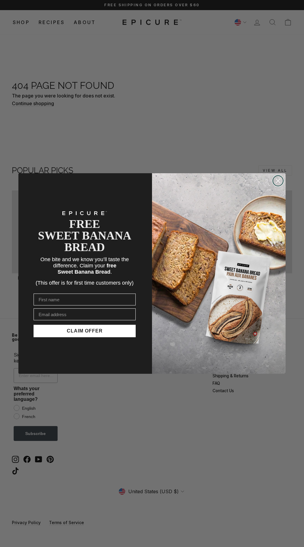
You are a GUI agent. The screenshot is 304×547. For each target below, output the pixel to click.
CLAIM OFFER (85, 330)
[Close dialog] (278, 181)
